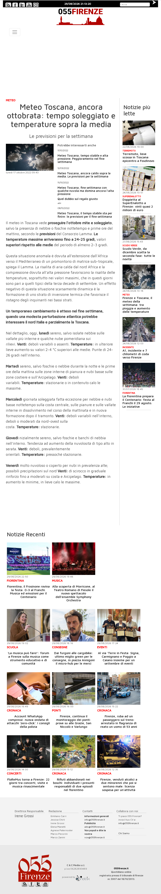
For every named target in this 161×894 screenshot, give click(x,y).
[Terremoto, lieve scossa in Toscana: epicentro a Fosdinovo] (139, 133)
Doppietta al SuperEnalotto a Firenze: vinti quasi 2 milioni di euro (138, 205)
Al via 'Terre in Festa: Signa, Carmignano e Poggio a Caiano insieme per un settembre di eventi (118, 658)
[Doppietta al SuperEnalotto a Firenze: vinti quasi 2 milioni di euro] (139, 178)
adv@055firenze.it (94, 826)
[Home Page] (80, 16)
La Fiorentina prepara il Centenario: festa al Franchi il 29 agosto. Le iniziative (138, 401)
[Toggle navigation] (14, 32)
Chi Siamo (124, 833)
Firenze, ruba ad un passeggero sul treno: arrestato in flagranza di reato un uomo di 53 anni (118, 721)
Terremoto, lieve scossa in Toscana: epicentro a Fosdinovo (138, 157)
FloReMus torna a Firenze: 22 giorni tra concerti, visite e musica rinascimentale (28, 783)
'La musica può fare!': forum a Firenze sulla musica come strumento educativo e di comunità (28, 658)
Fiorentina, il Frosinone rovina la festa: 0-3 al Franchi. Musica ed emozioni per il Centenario (28, 592)
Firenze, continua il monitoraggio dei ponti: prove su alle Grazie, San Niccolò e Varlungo (73, 721)
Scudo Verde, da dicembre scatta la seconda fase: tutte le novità (139, 254)
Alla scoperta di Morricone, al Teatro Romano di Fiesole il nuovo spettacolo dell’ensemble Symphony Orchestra (73, 593)
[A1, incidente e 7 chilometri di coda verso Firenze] (139, 329)
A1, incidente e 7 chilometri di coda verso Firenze (136, 354)
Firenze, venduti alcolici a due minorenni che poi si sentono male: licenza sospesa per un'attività (118, 785)
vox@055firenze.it (94, 837)
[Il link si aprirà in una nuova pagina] (83, 876)
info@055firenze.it (94, 819)
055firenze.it (121, 868)
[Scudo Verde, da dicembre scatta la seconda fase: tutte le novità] (139, 227)
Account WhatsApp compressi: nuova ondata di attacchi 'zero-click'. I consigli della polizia (28, 721)
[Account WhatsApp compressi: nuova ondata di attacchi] (28, 688)
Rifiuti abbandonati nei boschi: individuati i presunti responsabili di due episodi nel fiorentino (73, 785)
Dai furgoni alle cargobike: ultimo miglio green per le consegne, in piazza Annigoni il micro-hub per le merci (73, 658)
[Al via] (118, 625)
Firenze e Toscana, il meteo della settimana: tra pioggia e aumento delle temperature (137, 304)
